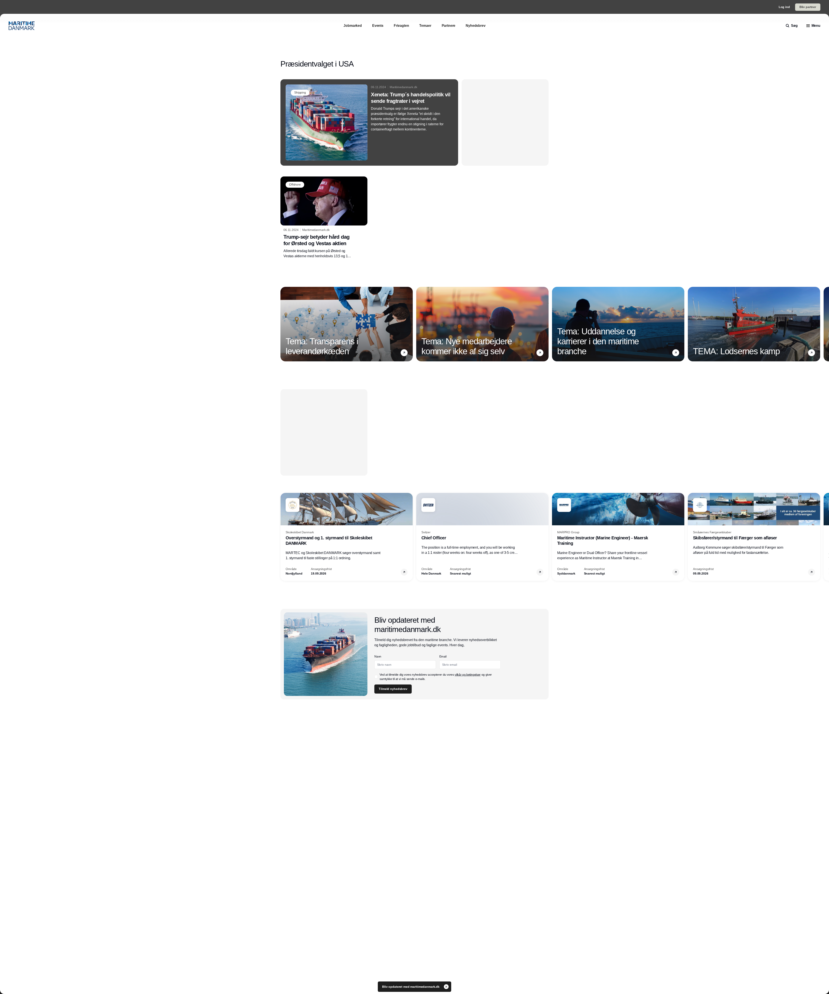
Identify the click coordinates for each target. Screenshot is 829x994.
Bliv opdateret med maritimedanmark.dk (411, 986)
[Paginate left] (284, 324)
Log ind (784, 7)
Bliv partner (807, 7)
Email (442, 656)
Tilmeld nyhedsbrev (393, 689)
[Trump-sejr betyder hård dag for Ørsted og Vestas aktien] (323, 217)
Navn (377, 656)
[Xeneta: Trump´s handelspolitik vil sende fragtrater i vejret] (369, 122)
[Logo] (22, 25)
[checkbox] (376, 676)
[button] (404, 352)
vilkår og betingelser (468, 674)
